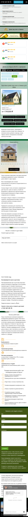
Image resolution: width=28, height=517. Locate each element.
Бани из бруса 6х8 (20, 123)
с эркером (14, 76)
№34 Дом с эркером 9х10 (8, 105)
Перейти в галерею (14, 169)
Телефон (3, 419)
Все (24, 70)
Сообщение (3, 430)
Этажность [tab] (17, 70)
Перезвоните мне (18, 2)
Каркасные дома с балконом (20, 120)
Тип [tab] (4, 70)
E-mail (2, 424)
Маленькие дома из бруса (7, 120)
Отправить (4, 448)
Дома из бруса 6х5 (20, 116)
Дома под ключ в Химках (16, 29)
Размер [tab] (10, 70)
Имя (2, 413)
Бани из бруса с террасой (9, 123)
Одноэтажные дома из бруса (9, 116)
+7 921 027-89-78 (6, 2)
